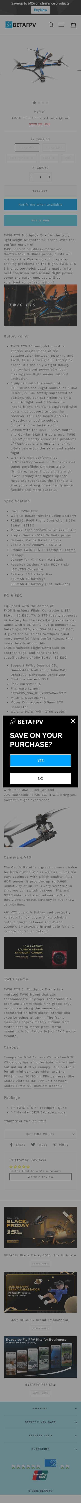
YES (41, 760)
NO (40, 778)
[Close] (73, 721)
